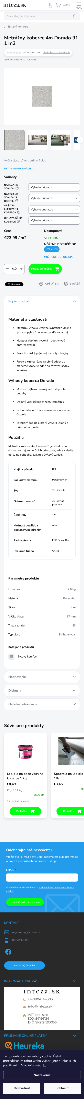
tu (44, 1065)
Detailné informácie (17, 168)
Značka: (20, 59)
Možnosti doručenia (58, 257)
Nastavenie (42, 1075)
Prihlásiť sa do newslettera (25, 902)
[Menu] (79, 5)
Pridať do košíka (41, 269)
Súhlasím (62, 1088)
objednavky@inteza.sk (26, 932)
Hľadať (74, 16)
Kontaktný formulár (24, 965)
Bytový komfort (27, 657)
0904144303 (20, 940)
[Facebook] (7, 950)
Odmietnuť (22, 1088)
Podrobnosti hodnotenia (56, 52)
